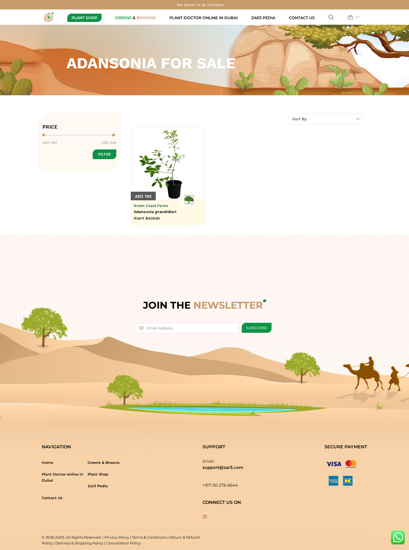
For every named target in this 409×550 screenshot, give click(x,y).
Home (47, 462)
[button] (350, 17)
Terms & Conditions (149, 537)
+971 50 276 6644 (220, 485)
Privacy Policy (116, 537)
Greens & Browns (104, 462)
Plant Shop (84, 17)
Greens (135, 18)
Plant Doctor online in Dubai (203, 18)
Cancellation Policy (123, 543)
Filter (104, 154)
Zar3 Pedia (263, 18)
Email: (209, 461)
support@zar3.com (223, 467)
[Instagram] (205, 517)
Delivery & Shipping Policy (79, 543)
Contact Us (302, 18)
